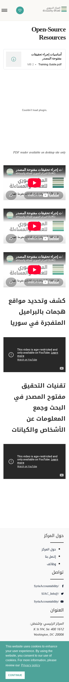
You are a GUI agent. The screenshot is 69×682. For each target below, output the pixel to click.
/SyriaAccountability (47, 586)
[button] (4, 10)
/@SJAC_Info (50, 594)
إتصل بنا (50, 557)
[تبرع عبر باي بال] (20, 10)
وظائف (51, 564)
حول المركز (49, 549)
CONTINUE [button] (15, 675)
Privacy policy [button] (30, 665)
